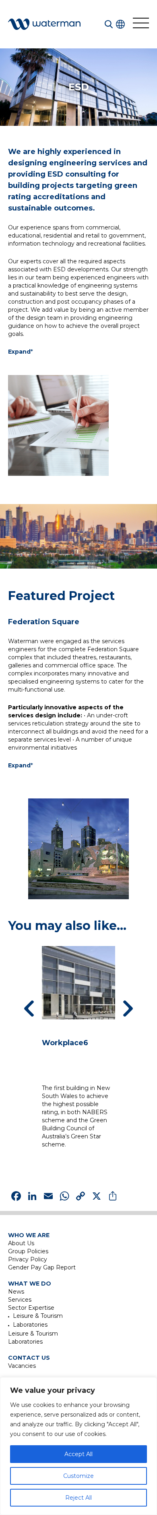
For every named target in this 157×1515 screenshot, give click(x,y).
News (16, 1291)
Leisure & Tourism (38, 1315)
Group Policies (28, 1251)
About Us (21, 1243)
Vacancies (22, 1365)
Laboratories (30, 1324)
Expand (20, 351)
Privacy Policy (27, 1259)
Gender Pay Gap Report (42, 1267)
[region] (78, 1446)
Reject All (78, 1497)
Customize (78, 1476)
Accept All (78, 1454)
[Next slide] (128, 1008)
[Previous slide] (29, 1008)
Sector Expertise (31, 1307)
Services (19, 1299)
